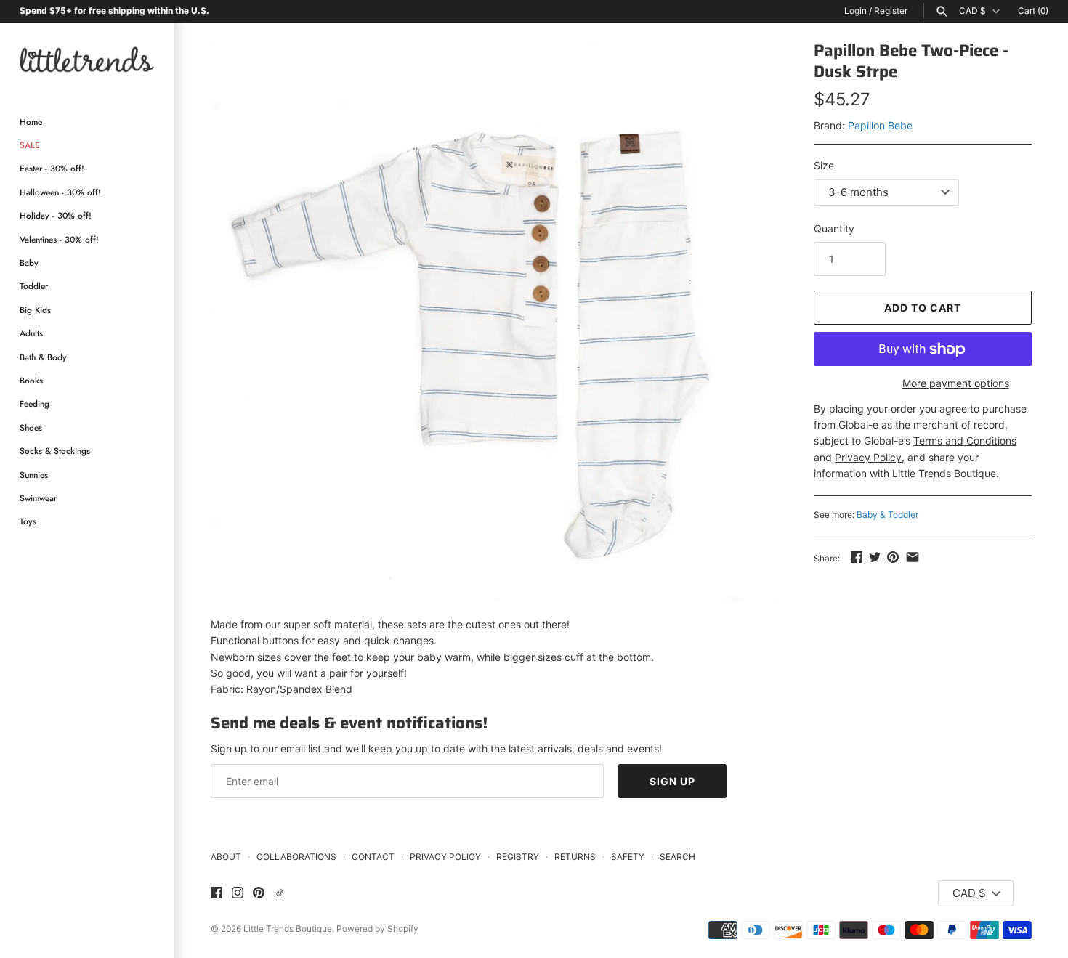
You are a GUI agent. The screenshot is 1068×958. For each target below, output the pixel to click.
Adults (31, 333)
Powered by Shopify (377, 928)
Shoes (31, 427)
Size (824, 165)
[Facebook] (216, 893)
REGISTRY (517, 856)
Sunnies (34, 474)
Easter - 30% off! (52, 168)
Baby (29, 262)
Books (31, 380)
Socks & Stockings (55, 451)
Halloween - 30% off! (60, 192)
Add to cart (922, 307)
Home (31, 121)
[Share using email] (912, 557)
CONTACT (373, 856)
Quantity (834, 228)
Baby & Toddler (887, 514)
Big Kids (35, 310)
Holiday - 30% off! (56, 215)
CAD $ (972, 11)
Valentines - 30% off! (59, 239)
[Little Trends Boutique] (87, 59)
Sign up (672, 781)
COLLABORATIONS (296, 856)
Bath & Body (43, 357)
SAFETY (627, 856)
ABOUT (226, 856)
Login (855, 10)
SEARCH (677, 856)
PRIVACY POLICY (445, 856)
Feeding (34, 403)
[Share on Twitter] (875, 557)
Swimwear (38, 498)
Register (890, 10)
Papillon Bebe (880, 125)
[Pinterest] (258, 893)
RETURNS (575, 856)
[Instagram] (237, 893)
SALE (30, 145)
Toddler (34, 286)
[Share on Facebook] (856, 557)
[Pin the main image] (893, 557)
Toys (28, 521)
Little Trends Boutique (287, 928)
